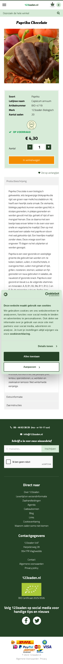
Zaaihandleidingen (31, 500)
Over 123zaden (31, 492)
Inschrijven (50, 449)
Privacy (43, 658)
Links (31, 517)
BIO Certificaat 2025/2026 (31, 598)
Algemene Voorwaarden (27, 658)
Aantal (12, 148)
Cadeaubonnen (31, 509)
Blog (31, 513)
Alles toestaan (32, 356)
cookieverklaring (20, 333)
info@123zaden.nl (33, 434)
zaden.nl (31, 5)
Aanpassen (29, 366)
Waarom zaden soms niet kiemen (31, 526)
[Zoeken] (58, 13)
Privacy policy (31, 568)
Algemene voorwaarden (31, 564)
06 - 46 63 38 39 (21, 427)
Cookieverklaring (31, 521)
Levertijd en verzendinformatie (31, 496)
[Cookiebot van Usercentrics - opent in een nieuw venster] (45, 294)
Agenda (31, 505)
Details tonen (45, 346)
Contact (31, 559)
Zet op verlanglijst (50, 173)
